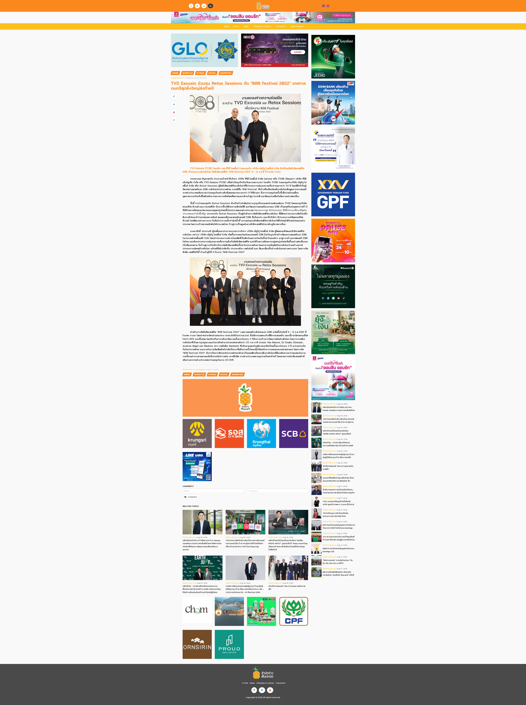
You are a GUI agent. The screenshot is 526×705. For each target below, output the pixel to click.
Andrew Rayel (191, 346)
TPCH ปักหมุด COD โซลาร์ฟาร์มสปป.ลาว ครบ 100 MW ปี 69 (335, 515)
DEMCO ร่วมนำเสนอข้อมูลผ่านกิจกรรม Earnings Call (338, 550)
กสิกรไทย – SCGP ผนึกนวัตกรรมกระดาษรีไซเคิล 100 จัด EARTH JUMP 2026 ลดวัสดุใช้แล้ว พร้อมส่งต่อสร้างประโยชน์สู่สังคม (202, 589)
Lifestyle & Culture (262, 26)
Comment (192, 496)
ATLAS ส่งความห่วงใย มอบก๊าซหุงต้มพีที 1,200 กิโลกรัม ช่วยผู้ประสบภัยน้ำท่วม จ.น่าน (339, 538)
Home (226, 26)
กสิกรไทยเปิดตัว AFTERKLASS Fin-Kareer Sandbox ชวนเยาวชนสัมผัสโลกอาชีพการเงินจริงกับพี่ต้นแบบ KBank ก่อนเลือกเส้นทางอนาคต (202, 545)
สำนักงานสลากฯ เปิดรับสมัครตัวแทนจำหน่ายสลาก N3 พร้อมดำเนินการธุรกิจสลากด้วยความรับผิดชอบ (339, 491)
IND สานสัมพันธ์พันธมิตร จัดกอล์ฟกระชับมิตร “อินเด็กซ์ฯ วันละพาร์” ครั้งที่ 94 (338, 573)
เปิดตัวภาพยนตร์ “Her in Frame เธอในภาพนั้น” (286, 587)
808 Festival (249, 189)
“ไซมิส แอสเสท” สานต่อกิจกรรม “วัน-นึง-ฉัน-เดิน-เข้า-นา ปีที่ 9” (338, 562)
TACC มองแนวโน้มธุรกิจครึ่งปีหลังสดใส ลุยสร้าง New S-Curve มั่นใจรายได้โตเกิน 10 (338, 503)
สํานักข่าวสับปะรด (177, 78)
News (246, 26)
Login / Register (297, 26)
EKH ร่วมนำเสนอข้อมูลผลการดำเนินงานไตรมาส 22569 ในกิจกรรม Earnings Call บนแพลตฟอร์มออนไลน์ (339, 526)
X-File (235, 26)
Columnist (280, 26)
